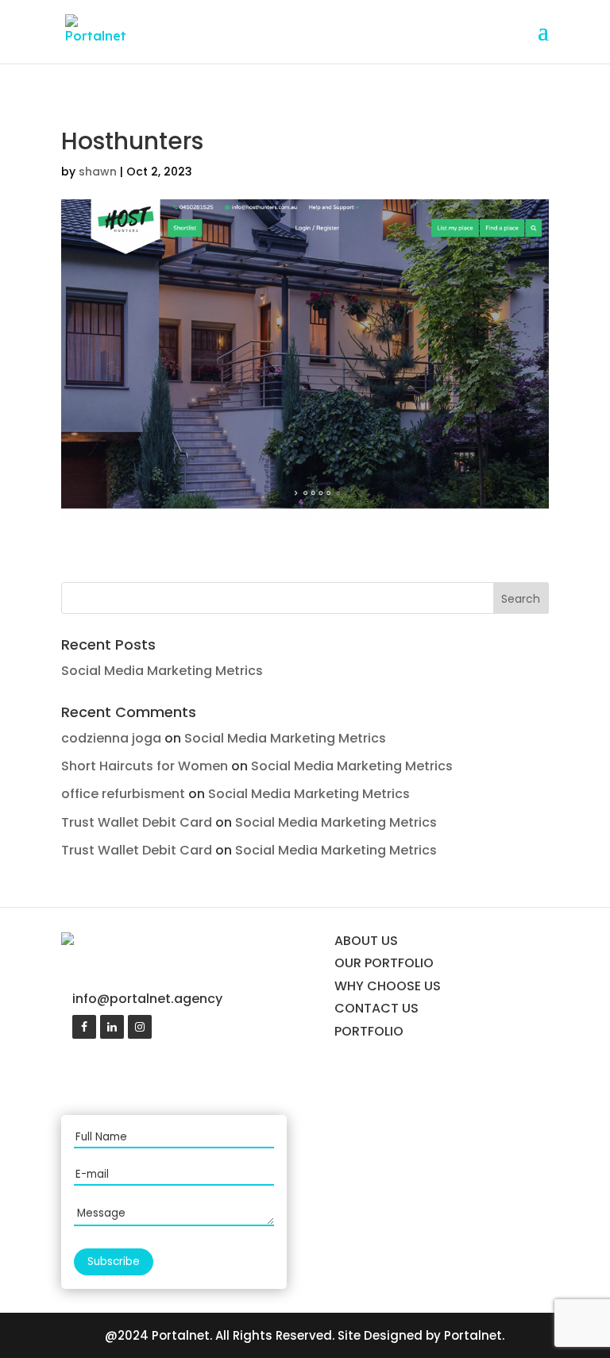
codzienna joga (111, 738)
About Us (366, 941)
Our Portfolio (384, 963)
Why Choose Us (387, 986)
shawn (98, 171)
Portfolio (368, 1031)
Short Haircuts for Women (144, 766)
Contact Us (376, 1008)
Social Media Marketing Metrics (162, 671)
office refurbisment (123, 794)
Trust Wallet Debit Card (136, 822)
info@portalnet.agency (147, 999)
